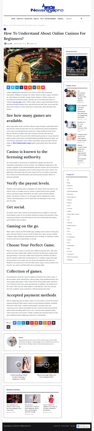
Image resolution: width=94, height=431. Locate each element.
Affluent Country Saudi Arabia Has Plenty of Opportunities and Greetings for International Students (82, 153)
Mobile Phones (71, 225)
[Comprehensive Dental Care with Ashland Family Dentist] (71, 137)
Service (69, 234)
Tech (42, 19)
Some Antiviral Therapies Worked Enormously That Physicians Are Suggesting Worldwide (82, 111)
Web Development (72, 257)
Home (13, 19)
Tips (68, 248)
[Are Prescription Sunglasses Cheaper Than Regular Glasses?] (71, 93)
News (68, 228)
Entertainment (50, 19)
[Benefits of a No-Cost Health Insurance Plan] (71, 124)
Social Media (71, 237)
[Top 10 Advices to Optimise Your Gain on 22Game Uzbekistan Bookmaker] (51, 398)
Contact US (57, 426)
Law (68, 220)
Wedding (69, 259)
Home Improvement (73, 214)
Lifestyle (20, 19)
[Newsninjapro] (47, 8)
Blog (68, 182)
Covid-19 (70, 188)
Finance (69, 202)
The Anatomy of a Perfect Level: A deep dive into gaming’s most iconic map (14, 407)
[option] (76, 66)
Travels (60, 19)
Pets (68, 231)
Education (28, 19)
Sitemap (72, 426)
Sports (69, 240)
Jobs (68, 217)
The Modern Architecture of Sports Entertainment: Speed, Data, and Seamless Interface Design (32, 408)
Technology (70, 245)
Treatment (70, 254)
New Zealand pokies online (22, 143)
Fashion (69, 200)
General (69, 208)
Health (36, 19)
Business (70, 185)
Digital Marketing (72, 191)
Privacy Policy (65, 426)
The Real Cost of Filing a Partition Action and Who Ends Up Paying (76, 71)
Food (68, 205)
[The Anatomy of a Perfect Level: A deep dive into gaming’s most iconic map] (14, 398)
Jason (8, 43)
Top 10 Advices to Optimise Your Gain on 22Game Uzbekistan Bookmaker (50, 407)
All (10, 25)
